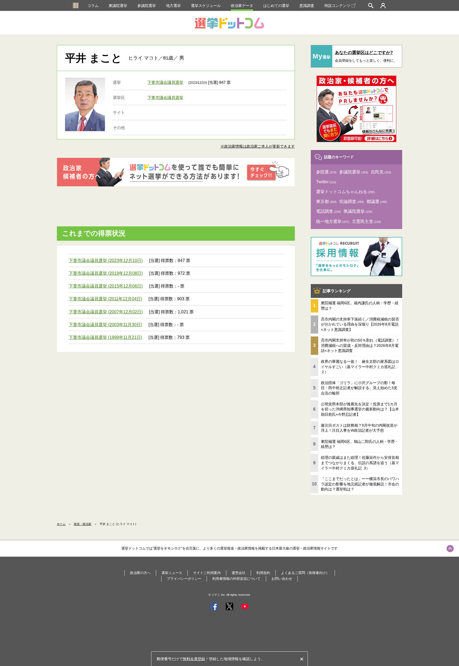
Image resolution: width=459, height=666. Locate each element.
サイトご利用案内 (207, 573)
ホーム (61, 524)
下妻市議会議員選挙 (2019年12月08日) (106, 273)
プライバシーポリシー (184, 579)
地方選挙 (173, 5)
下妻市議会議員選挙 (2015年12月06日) (106, 286)
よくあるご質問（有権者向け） (305, 573)
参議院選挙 (146, 5)
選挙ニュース (172, 573)
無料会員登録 (194, 659)
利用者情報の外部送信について (236, 579)
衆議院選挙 (118, 5)
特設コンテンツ (337, 5)
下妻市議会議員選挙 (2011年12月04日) (105, 299)
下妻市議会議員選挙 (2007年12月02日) (106, 312)
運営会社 (238, 573)
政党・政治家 (82, 524)
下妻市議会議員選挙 (165, 82)
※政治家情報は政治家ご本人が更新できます (257, 146)
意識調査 (306, 5)
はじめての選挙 (276, 5)
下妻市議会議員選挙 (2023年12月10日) (106, 260)
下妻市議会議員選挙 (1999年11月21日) (105, 337)
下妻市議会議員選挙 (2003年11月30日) (105, 324)
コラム (93, 5)
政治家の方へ (140, 573)
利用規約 (263, 573)
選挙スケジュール (206, 5)
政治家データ (242, 5)
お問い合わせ (281, 579)
